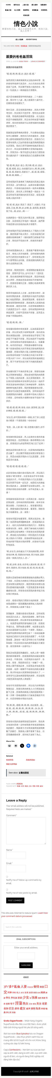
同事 (10, 992)
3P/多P (9, 986)
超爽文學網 (34, 1071)
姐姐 (35, 993)
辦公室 (8, 1012)
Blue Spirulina (22, 1033)
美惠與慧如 (30, 760)
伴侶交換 (30, 987)
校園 (8, 1004)
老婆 (44, 1003)
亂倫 (18, 786)
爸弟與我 (9, 760)
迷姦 (14, 1012)
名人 (18, 992)
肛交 (11, 1008)
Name (9, 850)
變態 (33, 1008)
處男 (28, 1008)
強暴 (34, 997)
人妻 (24, 986)
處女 (41, 786)
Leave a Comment (38, 61)
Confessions (15, 1050)
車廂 (43, 1008)
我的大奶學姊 (11, 764)
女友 (26, 992)
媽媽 (43, 992)
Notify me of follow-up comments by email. (23, 881)
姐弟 (38, 993)
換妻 (43, 998)
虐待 (17, 1008)
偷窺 (42, 987)
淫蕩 (33, 786)
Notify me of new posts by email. (21, 893)
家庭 (26, 786)
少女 (30, 786)
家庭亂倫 (20, 784)
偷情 (36, 986)
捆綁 (39, 998)
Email (9, 863)
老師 (6, 1008)
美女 (39, 1003)
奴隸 (31, 992)
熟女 (25, 1003)
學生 (8, 997)
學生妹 (14, 997)
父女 (30, 1004)
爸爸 (37, 786)
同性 (14, 993)
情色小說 (26, 23)
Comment (11, 815)
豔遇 (38, 1008)
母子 (12, 1003)
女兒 (22, 786)
